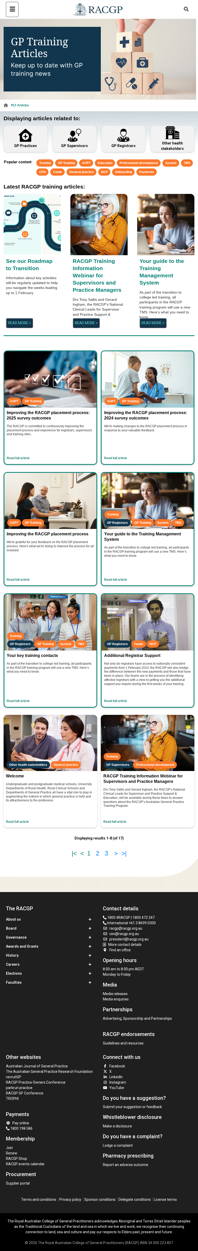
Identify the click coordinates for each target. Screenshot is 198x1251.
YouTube (116, 1088)
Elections (14, 973)
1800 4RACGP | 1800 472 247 (130, 917)
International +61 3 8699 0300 (131, 923)
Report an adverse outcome (125, 1165)
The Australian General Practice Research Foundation (49, 1071)
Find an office (120, 950)
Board (11, 928)
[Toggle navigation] (12, 9)
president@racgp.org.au (128, 939)
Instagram (117, 1082)
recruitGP (13, 1077)
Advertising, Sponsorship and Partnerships (137, 1018)
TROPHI (12, 1098)
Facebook (117, 1066)
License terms (165, 1199)
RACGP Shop (16, 1158)
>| (124, 853)
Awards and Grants (22, 946)
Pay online (20, 1123)
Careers (13, 964)
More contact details (125, 944)
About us (13, 919)
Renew (11, 1153)
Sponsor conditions (100, 1199)
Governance (16, 937)
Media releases (115, 994)
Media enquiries (116, 999)
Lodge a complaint (118, 1145)
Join (9, 1148)
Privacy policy (70, 1199)
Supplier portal (18, 1183)
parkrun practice (19, 1088)
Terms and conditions (38, 1199)
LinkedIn (116, 1077)
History (12, 955)
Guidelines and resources (123, 1043)
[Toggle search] (186, 9)
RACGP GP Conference (24, 1093)
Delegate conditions (135, 1199)
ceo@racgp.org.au (124, 934)
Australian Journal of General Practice (37, 1066)
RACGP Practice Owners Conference (35, 1082)
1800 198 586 (21, 1128)
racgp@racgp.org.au (125, 928)
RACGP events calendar (25, 1164)
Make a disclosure (117, 1126)
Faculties (14, 982)
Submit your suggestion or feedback (132, 1107)
